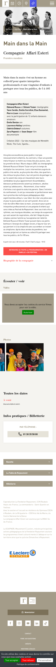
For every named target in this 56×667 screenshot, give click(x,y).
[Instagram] (19, 623)
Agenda (17, 29)
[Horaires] (19, 3)
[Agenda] (12, 3)
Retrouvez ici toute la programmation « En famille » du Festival (28, 251)
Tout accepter (11, 660)
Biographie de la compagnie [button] (18, 260)
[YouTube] (28, 623)
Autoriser (28, 312)
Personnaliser (45, 660)
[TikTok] (45, 623)
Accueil (9, 29)
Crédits (28, 644)
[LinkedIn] (37, 623)
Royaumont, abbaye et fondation (5, 3)
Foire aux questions (28, 639)
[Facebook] (10, 623)
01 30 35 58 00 (30, 434)
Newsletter (30, 612)
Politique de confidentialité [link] (28, 664)
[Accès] (26, 3)
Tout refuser (28, 660)
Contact (28, 634)
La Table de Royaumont (16, 472)
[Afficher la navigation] (52, 3)
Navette (9, 461)
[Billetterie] (33, 3)
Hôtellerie (10, 483)
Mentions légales (28, 649)
